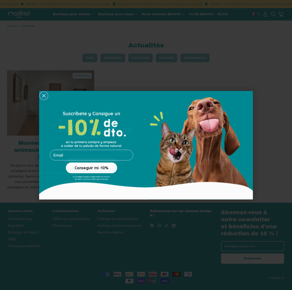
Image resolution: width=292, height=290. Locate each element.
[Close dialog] (44, 95)
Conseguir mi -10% (91, 167)
